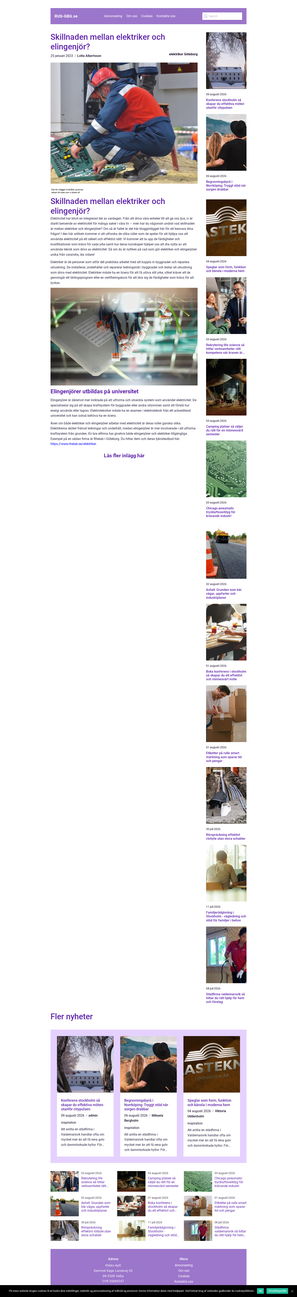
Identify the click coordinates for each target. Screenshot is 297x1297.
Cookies (147, 16)
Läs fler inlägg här (124, 456)
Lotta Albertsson (89, 56)
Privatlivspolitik (277, 1291)
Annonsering (113, 16)
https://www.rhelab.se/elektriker (73, 444)
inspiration (68, 1122)
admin (93, 1115)
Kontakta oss (166, 16)
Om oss (131, 16)
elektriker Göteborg (183, 54)
